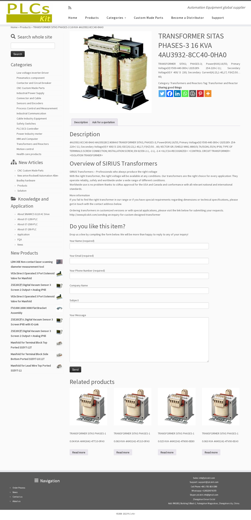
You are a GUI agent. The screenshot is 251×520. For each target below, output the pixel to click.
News (20, 244)
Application (23, 234)
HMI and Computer (27, 139)
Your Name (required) (82, 241)
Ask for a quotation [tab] (103, 122)
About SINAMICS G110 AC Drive (33, 214)
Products (92, 18)
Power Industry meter (29, 133)
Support (218, 18)
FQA (19, 239)
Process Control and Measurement (37, 108)
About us (16, 501)
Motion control (25, 149)
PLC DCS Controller (28, 128)
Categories (115, 18)
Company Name (79, 285)
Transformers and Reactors (33, 144)
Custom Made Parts (148, 18)
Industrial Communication (31, 113)
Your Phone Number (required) (87, 270)
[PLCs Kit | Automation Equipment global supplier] (29, 12)
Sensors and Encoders (30, 103)
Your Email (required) (82, 255)
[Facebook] (169, 93)
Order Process (19, 487)
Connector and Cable (29, 98)
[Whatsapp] (185, 93)
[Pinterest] (200, 93)
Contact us (17, 496)
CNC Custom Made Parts (31, 88)
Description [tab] (81, 122)
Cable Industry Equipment (32, 118)
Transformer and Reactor (223, 83)
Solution (21, 190)
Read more (78, 452)
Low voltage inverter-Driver (33, 72)
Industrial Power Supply (30, 93)
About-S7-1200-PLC (27, 219)
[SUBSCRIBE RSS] (71, 7)
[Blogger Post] (192, 93)
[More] (208, 93)
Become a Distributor (187, 18)
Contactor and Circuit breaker (34, 83)
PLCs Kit (131, 513)
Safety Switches (26, 123)
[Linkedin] (177, 93)
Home (72, 18)
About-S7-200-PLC (26, 229)
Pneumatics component (31, 78)
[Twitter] (162, 93)
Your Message (78, 315)
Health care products (29, 154)
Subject (74, 300)
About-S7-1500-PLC (27, 224)
